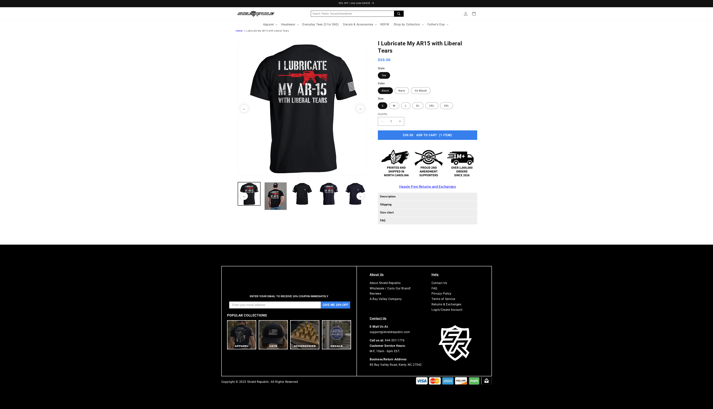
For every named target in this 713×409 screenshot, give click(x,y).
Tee (384, 75)
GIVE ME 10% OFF (335, 304)
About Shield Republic (385, 283)
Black (385, 90)
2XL (431, 105)
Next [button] (360, 108)
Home (239, 30)
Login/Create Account (447, 309)
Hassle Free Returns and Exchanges (427, 187)
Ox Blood (421, 90)
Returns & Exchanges (446, 304)
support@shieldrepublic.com (390, 332)
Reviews (375, 293)
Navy (401, 90)
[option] (302, 108)
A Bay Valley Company (386, 299)
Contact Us (439, 283)
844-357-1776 (394, 340)
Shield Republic (258, 382)
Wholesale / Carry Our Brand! (390, 288)
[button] (474, 14)
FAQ (434, 288)
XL (418, 105)
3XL (446, 105)
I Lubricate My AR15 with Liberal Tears (267, 30)
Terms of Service (443, 299)
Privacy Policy (441, 293)
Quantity (382, 114)
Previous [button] (244, 108)
